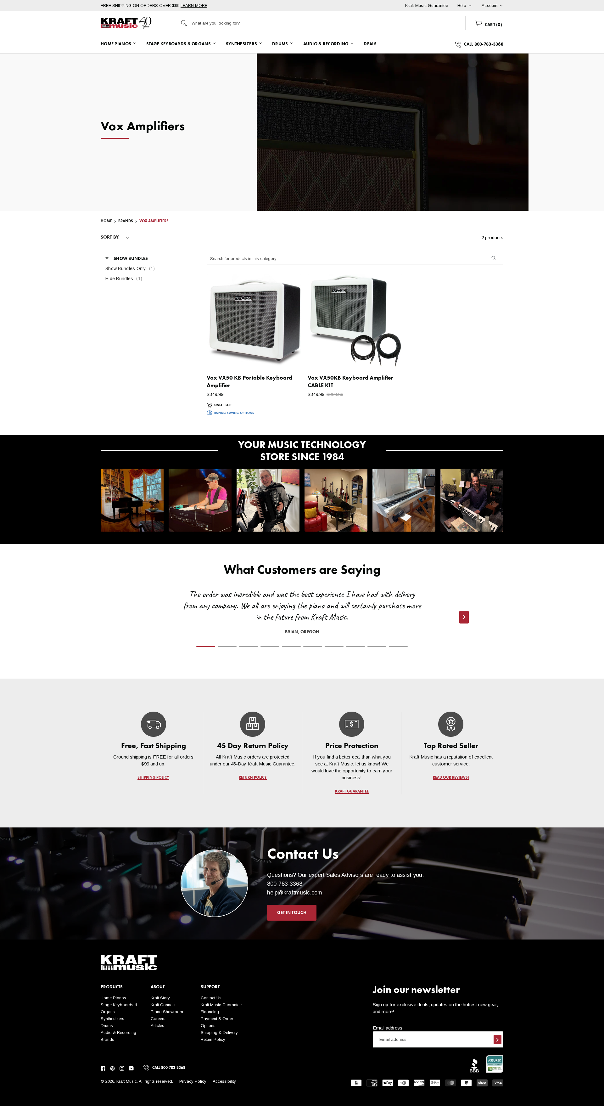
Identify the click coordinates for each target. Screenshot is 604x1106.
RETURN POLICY (253, 778)
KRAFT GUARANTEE (352, 791)
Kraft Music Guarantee (221, 1004)
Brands (107, 1039)
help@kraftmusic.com (294, 892)
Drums (107, 1025)
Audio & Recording (118, 1032)
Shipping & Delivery (219, 1032)
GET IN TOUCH (291, 913)
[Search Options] (493, 258)
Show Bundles (131, 259)
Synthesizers (112, 1018)
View (286, 358)
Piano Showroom (167, 1011)
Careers (158, 1018)
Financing (210, 1011)
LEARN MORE (194, 5)
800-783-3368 (284, 884)
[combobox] (328, 23)
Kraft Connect (163, 1004)
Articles (157, 1025)
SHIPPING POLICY (153, 778)
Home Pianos (113, 998)
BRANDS (125, 221)
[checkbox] (138, 268)
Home (106, 221)
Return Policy (213, 1039)
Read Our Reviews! (451, 778)
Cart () (493, 25)
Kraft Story (160, 998)
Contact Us (211, 998)
